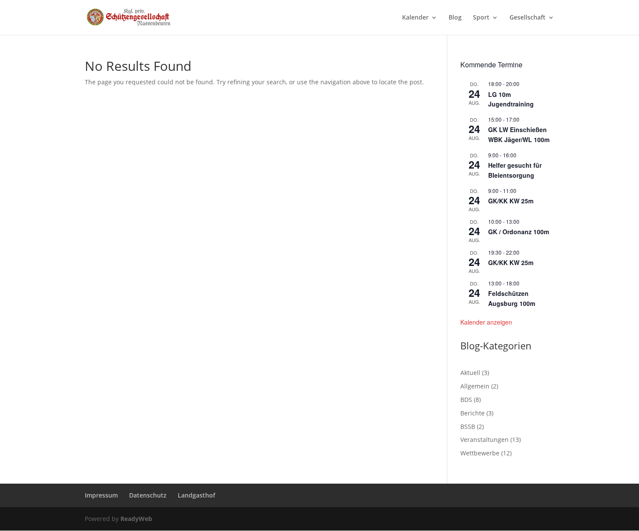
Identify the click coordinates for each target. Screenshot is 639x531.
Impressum (101, 495)
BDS (466, 399)
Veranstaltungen (484, 439)
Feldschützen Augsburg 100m (511, 298)
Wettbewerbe (479, 453)
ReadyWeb (136, 518)
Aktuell (470, 372)
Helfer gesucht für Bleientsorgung (515, 170)
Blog (455, 17)
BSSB (467, 426)
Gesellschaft (527, 17)
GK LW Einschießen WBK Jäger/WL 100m (518, 134)
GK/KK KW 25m (510, 200)
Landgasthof (196, 495)
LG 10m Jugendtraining (511, 99)
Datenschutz (147, 495)
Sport (481, 17)
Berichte (472, 413)
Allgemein (474, 386)
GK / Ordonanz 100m (518, 231)
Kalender (415, 17)
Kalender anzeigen (486, 322)
